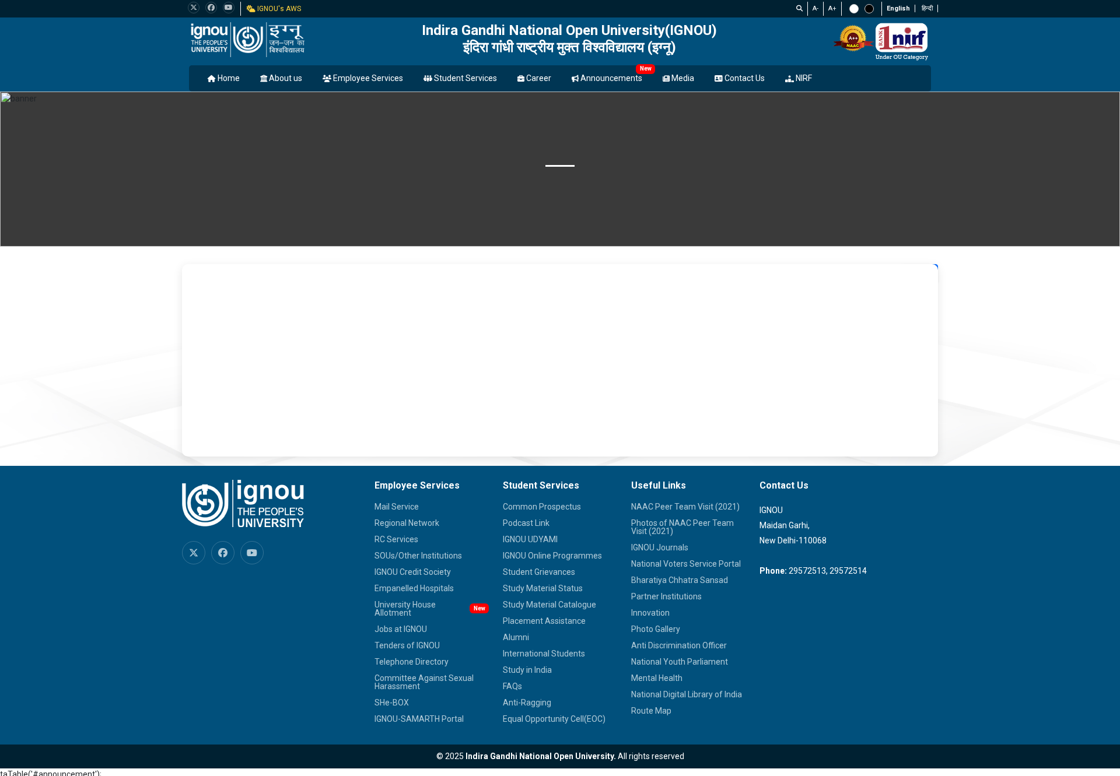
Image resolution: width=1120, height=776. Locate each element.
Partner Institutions (666, 596)
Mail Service (396, 507)
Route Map (651, 711)
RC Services (396, 539)
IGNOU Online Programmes (552, 556)
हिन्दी (927, 8)
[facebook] (211, 7)
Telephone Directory (411, 662)
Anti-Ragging (527, 702)
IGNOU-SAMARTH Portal (419, 719)
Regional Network (406, 523)
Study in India (527, 670)
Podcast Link (526, 523)
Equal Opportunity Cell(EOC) (554, 719)
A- (815, 8)
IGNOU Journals (659, 547)
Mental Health (656, 678)
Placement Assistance (544, 621)
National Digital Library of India (686, 694)
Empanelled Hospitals (414, 588)
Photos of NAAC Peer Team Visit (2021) (682, 527)
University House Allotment (405, 609)
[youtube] (229, 7)
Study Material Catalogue (549, 605)
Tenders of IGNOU (407, 645)
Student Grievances (539, 572)
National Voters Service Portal (686, 564)
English (898, 8)
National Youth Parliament (679, 662)
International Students (544, 653)
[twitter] (194, 7)
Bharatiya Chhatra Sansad (679, 580)
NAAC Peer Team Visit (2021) (685, 507)
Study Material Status (543, 588)
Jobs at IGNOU (400, 629)
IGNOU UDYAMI (530, 539)
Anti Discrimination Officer (679, 645)
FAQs (512, 686)
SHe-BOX (391, 702)
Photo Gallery (655, 629)
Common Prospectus (542, 507)
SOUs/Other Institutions (418, 556)
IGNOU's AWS (278, 9)
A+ (832, 8)
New (646, 68)
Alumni (516, 637)
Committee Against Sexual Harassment (424, 682)
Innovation (650, 613)
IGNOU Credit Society (412, 572)
